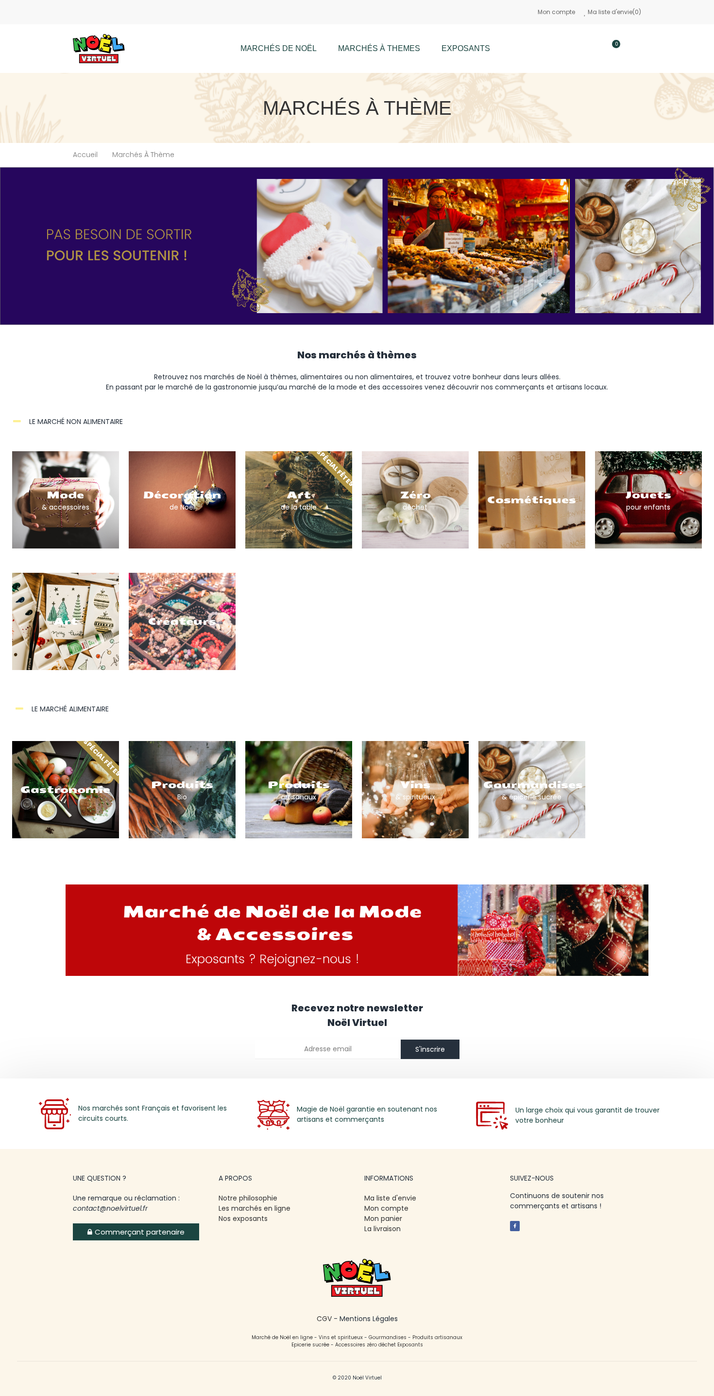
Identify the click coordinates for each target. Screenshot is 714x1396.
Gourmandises (388, 1337)
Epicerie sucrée (310, 1344)
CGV (324, 1319)
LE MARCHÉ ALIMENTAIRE (70, 709)
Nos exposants (243, 1218)
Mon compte (556, 12)
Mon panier (383, 1218)
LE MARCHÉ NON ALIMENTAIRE (76, 421)
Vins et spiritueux (341, 1337)
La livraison (383, 1229)
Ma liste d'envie (390, 1198)
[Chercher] (584, 48)
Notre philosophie (248, 1198)
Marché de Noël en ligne (282, 1337)
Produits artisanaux (437, 1337)
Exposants (410, 1344)
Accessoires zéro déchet (366, 1344)
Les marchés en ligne (254, 1208)
